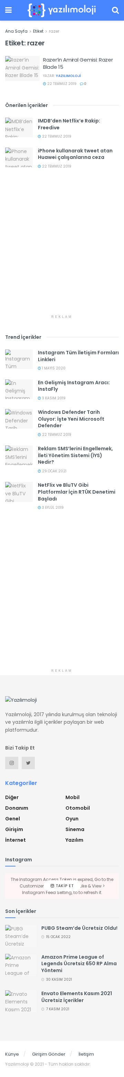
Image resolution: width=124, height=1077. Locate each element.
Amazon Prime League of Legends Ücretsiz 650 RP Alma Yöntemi (79, 964)
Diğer (12, 797)
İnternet (15, 840)
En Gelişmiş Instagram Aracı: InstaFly (74, 386)
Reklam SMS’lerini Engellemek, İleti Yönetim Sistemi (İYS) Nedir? (75, 455)
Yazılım (74, 840)
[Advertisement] (62, 249)
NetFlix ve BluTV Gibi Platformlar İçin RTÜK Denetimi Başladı (76, 492)
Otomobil (77, 808)
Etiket (38, 31)
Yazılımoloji (68, 75)
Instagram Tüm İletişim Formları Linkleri (78, 356)
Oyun (72, 818)
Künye (12, 1054)
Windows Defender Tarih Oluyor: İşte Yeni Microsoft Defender (71, 419)
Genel (12, 818)
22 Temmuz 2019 (61, 83)
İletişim (86, 1054)
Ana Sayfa (16, 31)
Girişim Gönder (48, 1054)
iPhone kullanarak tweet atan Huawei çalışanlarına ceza (75, 154)
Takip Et (64, 885)
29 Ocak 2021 (53, 471)
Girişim (14, 829)
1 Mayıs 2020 (53, 368)
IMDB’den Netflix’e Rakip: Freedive (69, 124)
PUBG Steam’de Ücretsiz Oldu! (79, 928)
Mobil (72, 797)
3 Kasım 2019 (53, 398)
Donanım (16, 808)
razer (54, 31)
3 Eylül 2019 (52, 507)
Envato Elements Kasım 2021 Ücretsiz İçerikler (76, 997)
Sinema (74, 829)
